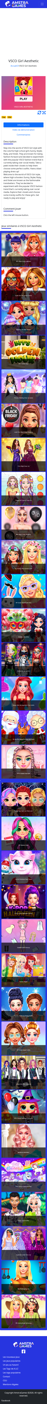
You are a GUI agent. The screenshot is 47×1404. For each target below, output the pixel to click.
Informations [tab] (23, 125)
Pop (3, 117)
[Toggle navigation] (42, 4)
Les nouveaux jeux (11, 1357)
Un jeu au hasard (10, 1364)
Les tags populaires (12, 1372)
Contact (6, 1376)
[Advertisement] (23, 33)
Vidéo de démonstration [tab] (23, 129)
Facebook (5, 1400)
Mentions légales (10, 1384)
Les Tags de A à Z (10, 1368)
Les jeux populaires (11, 1361)
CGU (5, 1380)
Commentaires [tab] (23, 134)
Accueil (14, 65)
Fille (9, 117)
